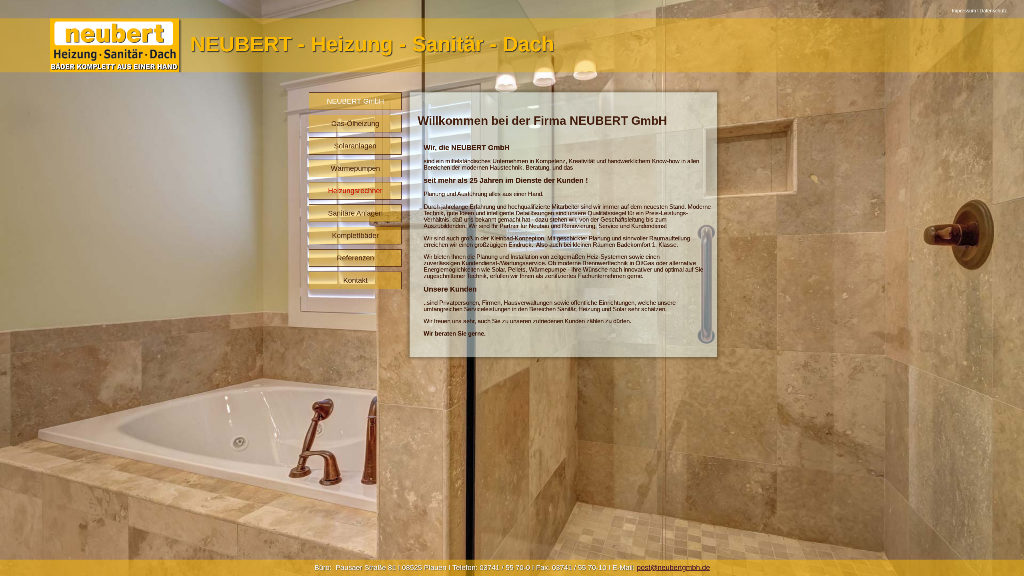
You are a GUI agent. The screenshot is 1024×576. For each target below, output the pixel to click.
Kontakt (355, 280)
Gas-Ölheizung (355, 124)
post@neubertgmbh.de (673, 568)
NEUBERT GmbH (355, 101)
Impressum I (966, 11)
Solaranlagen (355, 146)
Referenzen (355, 258)
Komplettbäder (355, 236)
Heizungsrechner (355, 191)
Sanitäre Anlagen (355, 213)
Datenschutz (993, 11)
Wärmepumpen (355, 168)
